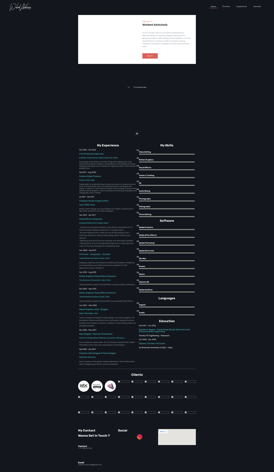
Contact (257, 6)
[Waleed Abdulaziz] (20, 6)
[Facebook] (120, 436)
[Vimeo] (139, 442)
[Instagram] (139, 436)
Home (213, 6)
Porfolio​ (226, 6)
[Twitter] (120, 442)
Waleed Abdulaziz (155, 25)
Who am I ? (147, 21)
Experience (241, 6)
